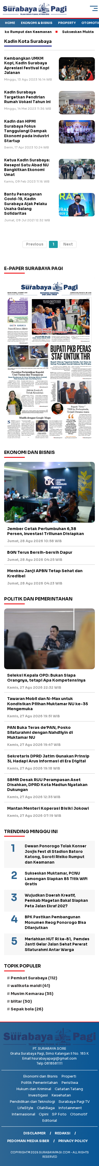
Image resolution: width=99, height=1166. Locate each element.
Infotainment (70, 1108)
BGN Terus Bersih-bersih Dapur (39, 552)
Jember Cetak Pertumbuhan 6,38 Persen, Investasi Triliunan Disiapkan (45, 531)
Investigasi (38, 1095)
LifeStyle (25, 1108)
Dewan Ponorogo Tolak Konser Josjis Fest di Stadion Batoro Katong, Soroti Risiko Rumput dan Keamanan (55, 854)
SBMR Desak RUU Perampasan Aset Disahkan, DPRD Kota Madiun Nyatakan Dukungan (47, 784)
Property (67, 23)
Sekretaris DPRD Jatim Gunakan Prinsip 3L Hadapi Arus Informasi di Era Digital (48, 758)
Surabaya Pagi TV (74, 1101)
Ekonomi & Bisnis (36, 23)
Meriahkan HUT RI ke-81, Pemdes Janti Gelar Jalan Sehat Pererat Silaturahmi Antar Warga (57, 944)
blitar (21, 1001)
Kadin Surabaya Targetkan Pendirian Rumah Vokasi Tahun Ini (27, 97)
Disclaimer (34, 1133)
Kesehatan (61, 1095)
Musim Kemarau (32, 993)
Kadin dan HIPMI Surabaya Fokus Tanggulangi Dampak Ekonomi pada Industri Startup (26, 131)
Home (10, 23)
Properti (68, 1076)
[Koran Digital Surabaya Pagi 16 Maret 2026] (49, 360)
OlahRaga (46, 1108)
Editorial (49, 1120)
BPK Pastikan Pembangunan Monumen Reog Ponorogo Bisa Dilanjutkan (55, 922)
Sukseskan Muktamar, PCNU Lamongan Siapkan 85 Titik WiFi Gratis (56, 878)
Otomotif (78, 1114)
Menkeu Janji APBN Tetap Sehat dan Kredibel (44, 573)
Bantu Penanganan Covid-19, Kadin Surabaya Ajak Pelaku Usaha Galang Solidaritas (25, 204)
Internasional (23, 1114)
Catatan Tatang (69, 1089)
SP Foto (59, 1114)
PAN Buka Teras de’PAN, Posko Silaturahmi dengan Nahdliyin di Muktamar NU (40, 732)
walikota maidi (30, 985)
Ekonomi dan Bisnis (40, 1076)
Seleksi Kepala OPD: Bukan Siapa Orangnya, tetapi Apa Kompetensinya (46, 678)
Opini (43, 1114)
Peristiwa (69, 1082)
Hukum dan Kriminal (33, 1089)
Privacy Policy (73, 1141)
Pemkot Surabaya (34, 977)
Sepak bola (27, 1009)
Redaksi (62, 1133)
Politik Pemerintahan (39, 1082)
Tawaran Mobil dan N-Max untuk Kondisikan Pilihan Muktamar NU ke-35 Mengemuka (47, 703)
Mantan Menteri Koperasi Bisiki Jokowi (48, 808)
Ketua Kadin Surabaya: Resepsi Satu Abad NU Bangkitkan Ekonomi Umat (27, 167)
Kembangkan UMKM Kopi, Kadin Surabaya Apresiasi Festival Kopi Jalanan (26, 65)
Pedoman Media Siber (28, 1141)
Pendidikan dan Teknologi (32, 1101)
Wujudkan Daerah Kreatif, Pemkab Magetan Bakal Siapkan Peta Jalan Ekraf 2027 (56, 900)
